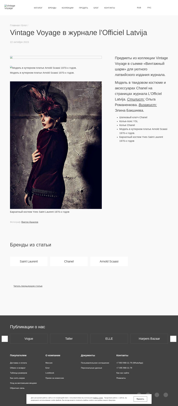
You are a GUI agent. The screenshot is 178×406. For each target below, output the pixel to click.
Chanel (69, 261)
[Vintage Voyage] (10, 7)
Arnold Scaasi (109, 261)
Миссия (48, 363)
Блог (96, 8)
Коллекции (67, 8)
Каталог (38, 8)
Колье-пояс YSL (128, 121)
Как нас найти (122, 373)
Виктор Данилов (29, 222)
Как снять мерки (17, 378)
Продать (83, 8)
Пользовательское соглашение (95, 363)
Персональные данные (91, 368)
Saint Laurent (29, 261)
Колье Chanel (127, 125)
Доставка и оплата (18, 363)
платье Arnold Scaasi (155, 129)
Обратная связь (17, 388)
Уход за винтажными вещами (23, 383)
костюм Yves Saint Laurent (148, 137)
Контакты (109, 8)
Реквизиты (121, 378)
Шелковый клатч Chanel (133, 117)
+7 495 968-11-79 (124, 368)
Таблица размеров (18, 373)
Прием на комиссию (54, 378)
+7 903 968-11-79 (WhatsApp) (129, 363)
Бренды (52, 8)
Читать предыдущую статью (27, 286)
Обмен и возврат (17, 368)
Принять (140, 399)
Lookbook (49, 373)
